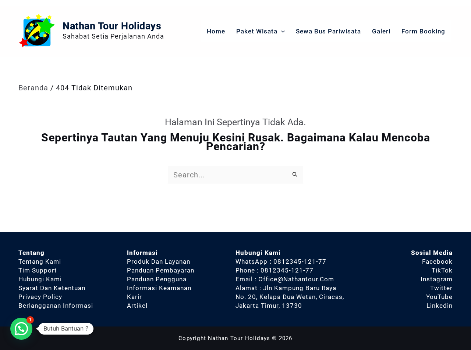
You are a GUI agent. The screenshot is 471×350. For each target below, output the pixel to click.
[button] (281, 31)
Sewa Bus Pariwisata (328, 31)
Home (216, 31)
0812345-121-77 (299, 261)
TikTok (442, 270)
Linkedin (439, 305)
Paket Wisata (256, 31)
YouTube (439, 296)
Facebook (437, 261)
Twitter (441, 288)
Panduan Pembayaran (160, 270)
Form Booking (423, 31)
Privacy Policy (40, 296)
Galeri (381, 31)
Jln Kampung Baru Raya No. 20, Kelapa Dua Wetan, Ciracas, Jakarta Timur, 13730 (290, 296)
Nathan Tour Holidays (112, 26)
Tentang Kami (39, 261)
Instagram (437, 279)
